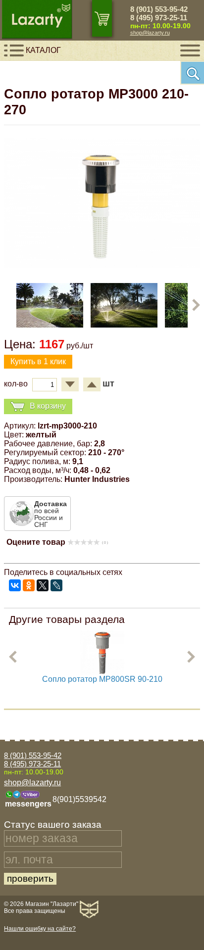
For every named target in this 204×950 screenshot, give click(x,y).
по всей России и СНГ (50, 514)
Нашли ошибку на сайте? (40, 928)
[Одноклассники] (29, 585)
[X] (43, 585)
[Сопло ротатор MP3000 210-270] (102, 265)
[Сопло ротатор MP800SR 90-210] (102, 672)
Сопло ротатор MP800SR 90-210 (102, 679)
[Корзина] (102, 18)
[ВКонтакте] (15, 585)
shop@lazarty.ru (150, 33)
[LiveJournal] (56, 585)
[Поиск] (192, 73)
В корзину (48, 406)
